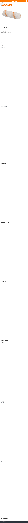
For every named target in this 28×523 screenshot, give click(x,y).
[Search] (27, 1)
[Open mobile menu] (0, 1)
